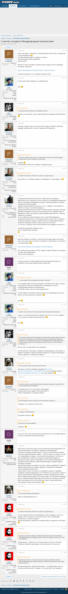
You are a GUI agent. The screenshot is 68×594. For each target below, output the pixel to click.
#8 (65, 236)
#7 (65, 195)
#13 (65, 358)
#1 (65, 50)
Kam (8, 113)
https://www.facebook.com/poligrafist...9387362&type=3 (35, 247)
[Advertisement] (34, 20)
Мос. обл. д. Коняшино (10, 140)
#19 (65, 528)
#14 (65, 377)
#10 (65, 273)
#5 (65, 150)
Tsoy (8, 87)
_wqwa (9, 514)
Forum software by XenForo (34, 592)
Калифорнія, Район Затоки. (11, 522)
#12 (65, 330)
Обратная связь (28, 589)
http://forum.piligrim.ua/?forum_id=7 (29, 373)
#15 (65, 430)
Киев (14, 93)
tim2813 (9, 205)
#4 (65, 123)
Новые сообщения (6, 35)
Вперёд (8, 47)
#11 (65, 304)
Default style (5, 589)
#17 (65, 486)
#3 (65, 103)
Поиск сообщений (18, 35)
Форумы (13, 6)
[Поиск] (65, 5)
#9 (65, 258)
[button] (28, 5)
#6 (65, 168)
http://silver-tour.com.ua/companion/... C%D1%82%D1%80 (35, 370)
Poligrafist (5, 44)
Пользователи (34, 6)
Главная (4, 6)
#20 (65, 552)
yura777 (9, 455)
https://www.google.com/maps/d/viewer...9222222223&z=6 (36, 70)
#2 (65, 78)
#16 (65, 445)
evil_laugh (8, 133)
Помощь (55, 589)
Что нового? (23, 6)
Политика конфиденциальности (43, 589)
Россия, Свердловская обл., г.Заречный (10, 213)
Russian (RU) (15, 589)
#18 (65, 504)
